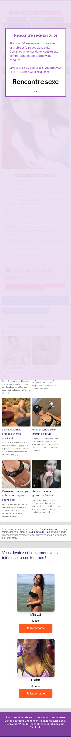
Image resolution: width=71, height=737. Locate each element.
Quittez (35, 91)
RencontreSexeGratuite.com (24, 717)
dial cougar (50, 528)
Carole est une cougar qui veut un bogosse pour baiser (15, 495)
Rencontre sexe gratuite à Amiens (42, 493)
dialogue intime (40, 531)
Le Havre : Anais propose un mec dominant (11, 434)
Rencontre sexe (35, 81)
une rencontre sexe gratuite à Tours (44, 431)
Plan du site (35, 727)
